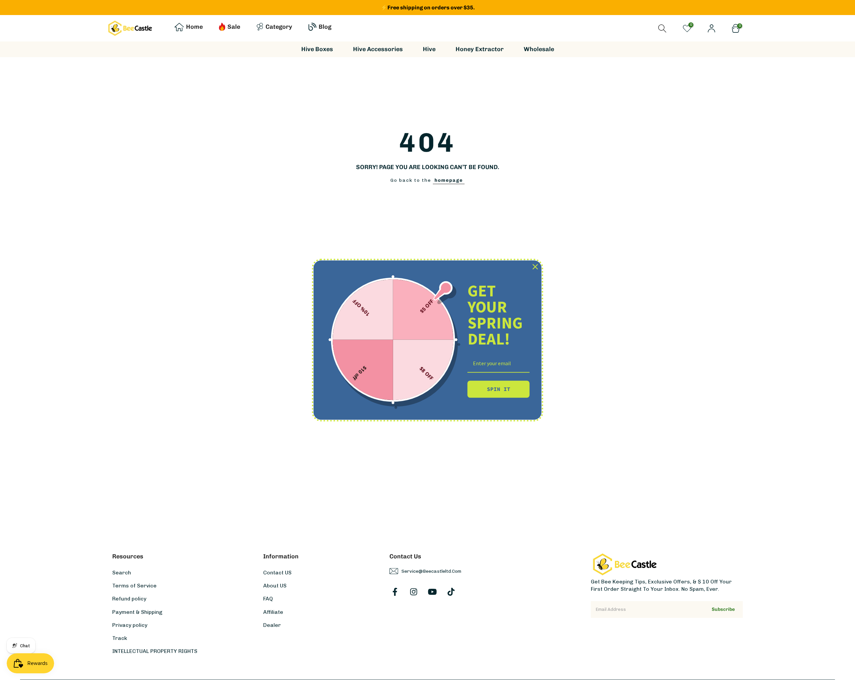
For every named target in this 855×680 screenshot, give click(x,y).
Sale (233, 26)
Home (194, 26)
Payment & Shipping (137, 611)
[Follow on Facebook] (394, 592)
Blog (325, 26)
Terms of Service (134, 585)
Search (121, 572)
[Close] (535, 267)
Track (119, 638)
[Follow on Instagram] (413, 592)
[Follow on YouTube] (432, 592)
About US (275, 585)
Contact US (277, 572)
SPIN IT (498, 389)
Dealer (272, 625)
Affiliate (273, 611)
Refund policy (129, 598)
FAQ (268, 598)
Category (279, 26)
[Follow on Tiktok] (451, 592)
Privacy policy (129, 625)
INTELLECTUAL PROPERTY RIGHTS (154, 651)
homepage (449, 180)
